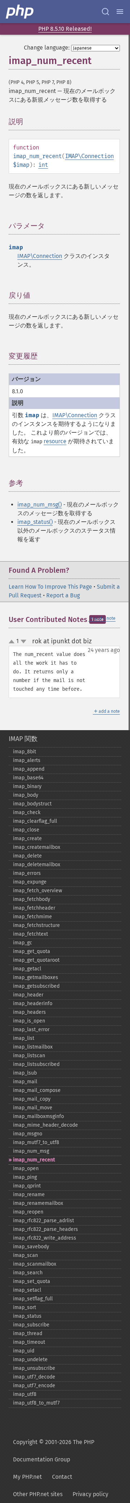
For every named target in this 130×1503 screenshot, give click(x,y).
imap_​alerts (26, 760)
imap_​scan (25, 1255)
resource (55, 441)
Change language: (47, 47)
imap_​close (26, 830)
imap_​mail (25, 1082)
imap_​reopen (28, 1212)
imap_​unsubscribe (34, 1368)
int (43, 164)
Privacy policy (90, 1494)
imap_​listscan (29, 1056)
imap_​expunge (30, 882)
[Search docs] (105, 11)
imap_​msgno (27, 1134)
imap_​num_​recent (34, 1160)
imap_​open (26, 1168)
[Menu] (120, 11)
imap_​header (28, 995)
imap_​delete (27, 856)
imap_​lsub (25, 1073)
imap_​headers (29, 1012)
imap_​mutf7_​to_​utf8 (36, 1142)
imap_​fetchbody (31, 899)
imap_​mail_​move (32, 1108)
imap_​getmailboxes (35, 977)
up (13, 641)
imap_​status (27, 1316)
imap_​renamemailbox (38, 1203)
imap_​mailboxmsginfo (38, 1116)
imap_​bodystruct (32, 804)
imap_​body (25, 795)
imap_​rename (29, 1194)
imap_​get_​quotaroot (36, 960)
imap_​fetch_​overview (37, 891)
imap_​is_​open (29, 1021)
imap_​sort (24, 1307)
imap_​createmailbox (36, 847)
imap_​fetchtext (30, 934)
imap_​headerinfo (32, 1003)
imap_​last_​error (31, 1029)
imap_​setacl (27, 1290)
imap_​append (28, 769)
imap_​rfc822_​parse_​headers (45, 1229)
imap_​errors (27, 873)
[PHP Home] (20, 11)
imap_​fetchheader (34, 908)
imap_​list (23, 1038)
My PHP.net (27, 1476)
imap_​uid (23, 1351)
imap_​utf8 (24, 1394)
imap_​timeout (29, 1342)
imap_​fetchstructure (36, 925)
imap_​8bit (24, 752)
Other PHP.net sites (37, 1494)
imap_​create (27, 838)
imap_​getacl (27, 969)
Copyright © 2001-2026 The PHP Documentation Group (53, 1451)
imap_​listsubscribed (36, 1064)
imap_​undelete (30, 1359)
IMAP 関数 (23, 739)
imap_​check (26, 812)
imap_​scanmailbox (34, 1264)
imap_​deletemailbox (36, 864)
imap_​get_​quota (31, 951)
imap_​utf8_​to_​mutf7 (36, 1403)
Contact (62, 1476)
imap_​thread (27, 1333)
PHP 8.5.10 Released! (65, 28)
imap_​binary (27, 786)
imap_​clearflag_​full (35, 821)
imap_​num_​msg (31, 1151)
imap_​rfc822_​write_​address (44, 1238)
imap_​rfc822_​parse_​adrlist (43, 1221)
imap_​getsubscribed (36, 986)
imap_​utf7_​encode (34, 1386)
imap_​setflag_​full (33, 1299)
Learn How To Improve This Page (50, 586)
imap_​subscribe (31, 1325)
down (23, 641)
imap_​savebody (31, 1247)
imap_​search (28, 1273)
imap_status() (35, 521)
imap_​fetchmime (32, 917)
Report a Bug (63, 595)
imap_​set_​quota (31, 1281)
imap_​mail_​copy (32, 1099)
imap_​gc (22, 943)
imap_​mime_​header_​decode (45, 1125)
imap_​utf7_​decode (34, 1377)
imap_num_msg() (39, 504)
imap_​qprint (27, 1186)
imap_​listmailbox (33, 1047)
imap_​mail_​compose (37, 1090)
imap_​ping (25, 1177)
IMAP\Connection (89, 156)
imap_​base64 (28, 778)
